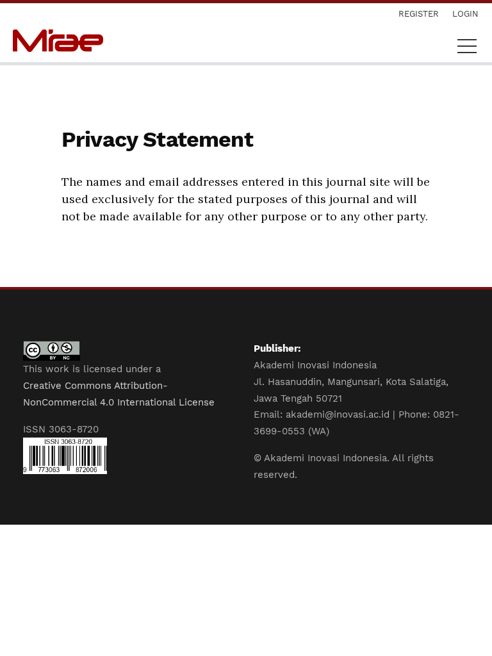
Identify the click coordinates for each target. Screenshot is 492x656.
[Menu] (467, 49)
